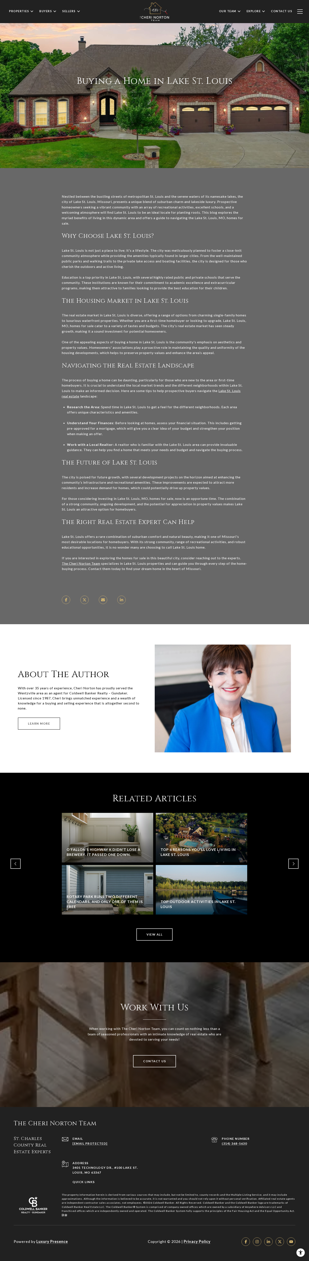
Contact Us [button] (154, 1061)
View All (154, 934)
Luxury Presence (52, 1241)
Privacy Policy (197, 1241)
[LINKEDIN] (268, 1241)
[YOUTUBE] (291, 1241)
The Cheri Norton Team (81, 563)
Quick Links (84, 1182)
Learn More (39, 723)
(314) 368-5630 (234, 1143)
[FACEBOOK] (246, 1241)
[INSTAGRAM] (257, 1241)
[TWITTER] (280, 1241)
